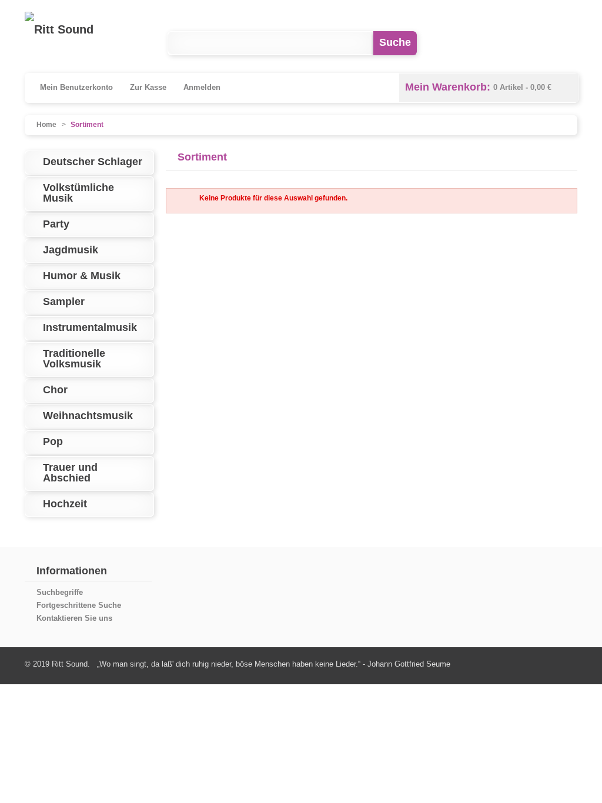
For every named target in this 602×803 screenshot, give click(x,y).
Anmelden (201, 87)
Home (46, 125)
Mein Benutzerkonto (76, 87)
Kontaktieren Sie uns (74, 618)
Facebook (469, 43)
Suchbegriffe (59, 592)
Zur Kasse (148, 87)
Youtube (517, 43)
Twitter (565, 43)
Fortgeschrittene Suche (78, 605)
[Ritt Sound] (59, 29)
